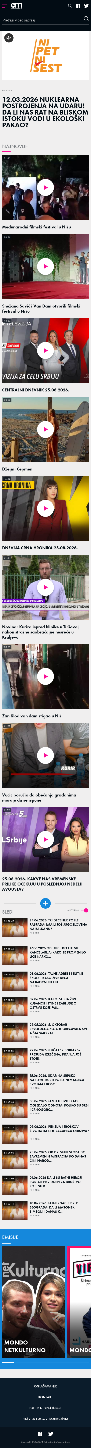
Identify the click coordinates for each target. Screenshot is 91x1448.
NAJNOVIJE (15, 146)
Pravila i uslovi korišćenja (45, 1419)
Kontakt (45, 1397)
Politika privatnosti (45, 1408)
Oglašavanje (45, 1386)
